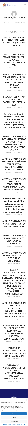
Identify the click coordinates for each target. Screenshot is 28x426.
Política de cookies (7, 424)
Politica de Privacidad (15, 424)
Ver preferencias (14, 421)
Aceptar (14, 413)
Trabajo (14, 48)
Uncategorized (19, 48)
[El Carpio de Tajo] (11, 5)
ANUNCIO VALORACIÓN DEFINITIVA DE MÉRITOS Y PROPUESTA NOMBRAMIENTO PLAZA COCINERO (14, 164)
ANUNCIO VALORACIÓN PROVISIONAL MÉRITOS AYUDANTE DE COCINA (14, 224)
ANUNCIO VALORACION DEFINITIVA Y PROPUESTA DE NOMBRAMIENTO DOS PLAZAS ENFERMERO (14, 184)
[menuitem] (22, 5)
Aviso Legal (22, 424)
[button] (26, 400)
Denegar (14, 417)
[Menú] (25, 4)
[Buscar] (22, 5)
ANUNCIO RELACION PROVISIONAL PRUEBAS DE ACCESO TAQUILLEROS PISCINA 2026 (14, 59)
